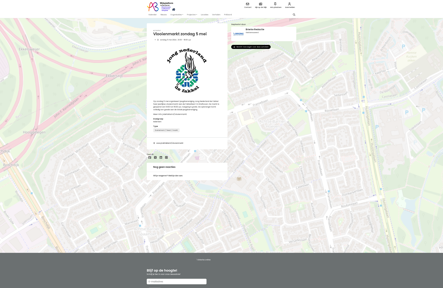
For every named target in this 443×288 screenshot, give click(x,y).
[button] (153, 14)
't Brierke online (204, 259)
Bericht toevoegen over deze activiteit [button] (253, 47)
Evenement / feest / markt (166, 130)
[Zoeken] (294, 14)
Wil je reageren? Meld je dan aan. (168, 175)
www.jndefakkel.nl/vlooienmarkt (169, 143)
